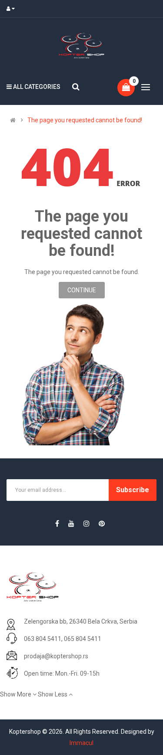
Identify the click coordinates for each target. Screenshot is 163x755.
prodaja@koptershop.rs (56, 656)
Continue (81, 290)
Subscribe (132, 490)
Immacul (81, 742)
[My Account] (12, 9)
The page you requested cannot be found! (84, 120)
